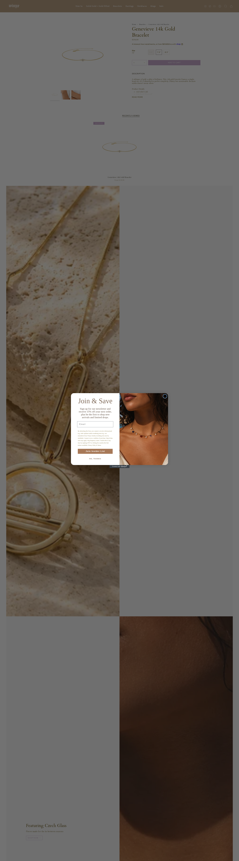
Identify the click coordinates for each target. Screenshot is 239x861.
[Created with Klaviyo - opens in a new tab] (119, 466)
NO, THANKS (95, 459)
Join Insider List (95, 451)
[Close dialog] (165, 396)
